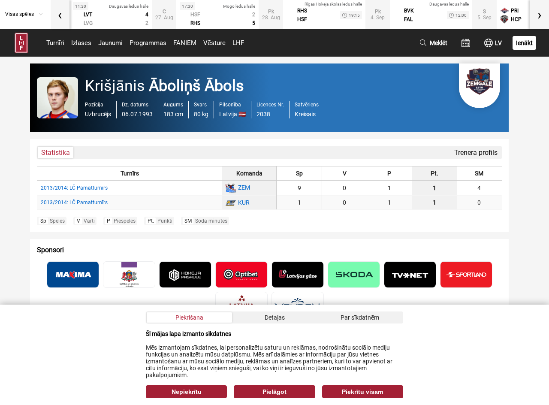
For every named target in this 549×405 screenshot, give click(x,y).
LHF (238, 43)
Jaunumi (110, 43)
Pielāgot (274, 391)
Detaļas (275, 317)
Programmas (148, 43)
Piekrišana (189, 317)
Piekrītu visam (362, 391)
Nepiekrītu (187, 391)
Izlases (81, 43)
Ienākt (524, 42)
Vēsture (214, 43)
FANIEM (184, 43)
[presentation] (60, 14)
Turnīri (55, 43)
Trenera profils (476, 152)
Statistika (55, 152)
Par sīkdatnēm (360, 317)
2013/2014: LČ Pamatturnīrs (74, 188)
